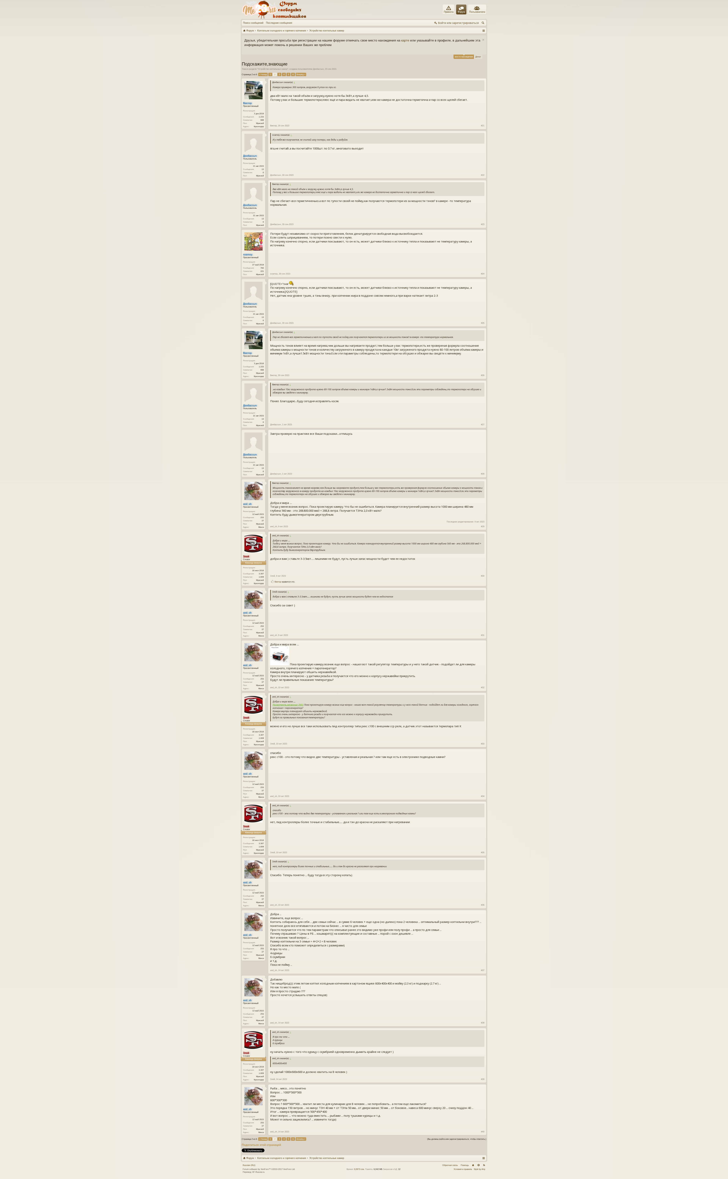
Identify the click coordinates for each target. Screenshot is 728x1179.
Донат (478, 57)
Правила (448, 11)
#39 (482, 1079)
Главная (473, 1165)
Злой (272, 576)
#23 (482, 224)
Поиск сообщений (253, 22)
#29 (482, 526)
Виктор (273, 125)
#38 (482, 1023)
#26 (482, 375)
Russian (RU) (249, 1165)
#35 (482, 852)
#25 (482, 323)
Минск (261, 527)
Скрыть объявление (314, 39)
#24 (482, 274)
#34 (482, 796)
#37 (482, 970)
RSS (484, 1165)
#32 (482, 687)
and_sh (273, 526)
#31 (482, 635)
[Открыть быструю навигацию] (483, 30)
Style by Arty (479, 1169)
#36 (482, 905)
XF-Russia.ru (258, 1172)
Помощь (465, 1165)
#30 (482, 576)
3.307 (261, 574)
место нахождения (464, 57)
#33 (482, 744)
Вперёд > (301, 74)
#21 (482, 125)
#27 (482, 424)
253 (262, 517)
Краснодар (259, 126)
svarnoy (274, 274)
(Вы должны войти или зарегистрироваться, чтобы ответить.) (456, 1139)
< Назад (263, 74)
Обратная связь (450, 1165)
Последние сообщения (279, 22)
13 (263, 169)
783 (262, 268)
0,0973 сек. (359, 1169)
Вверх (478, 1165)
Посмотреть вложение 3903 (288, 704)
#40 (482, 1132)
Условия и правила (463, 1169)
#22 (482, 175)
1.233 (261, 117)
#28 (482, 474)
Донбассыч (318, 69)
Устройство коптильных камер (272, 69)
